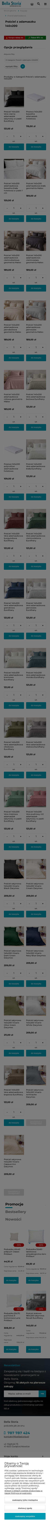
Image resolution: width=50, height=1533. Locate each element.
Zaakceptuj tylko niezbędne (25, 1500)
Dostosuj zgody (25, 1508)
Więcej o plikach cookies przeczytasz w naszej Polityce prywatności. (23, 1491)
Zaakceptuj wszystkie (25, 1516)
